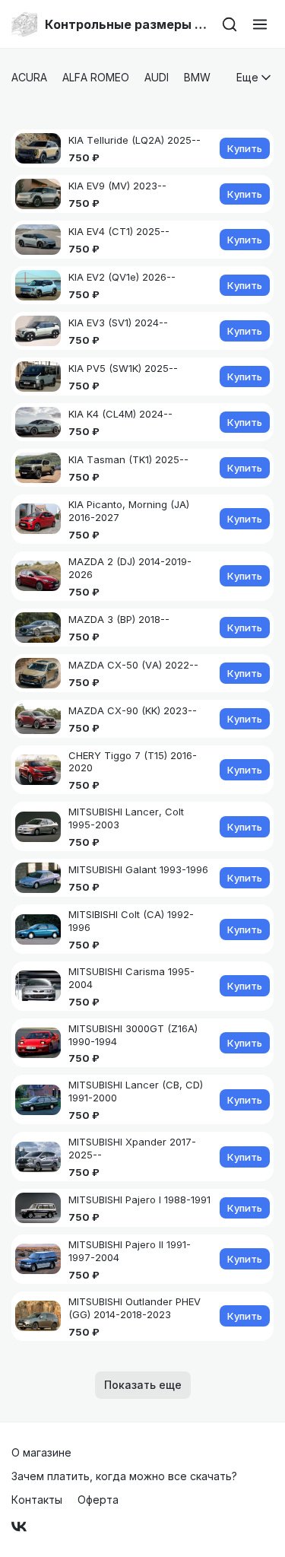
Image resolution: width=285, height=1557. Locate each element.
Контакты (36, 1499)
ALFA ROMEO (95, 77)
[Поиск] (229, 24)
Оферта (98, 1499)
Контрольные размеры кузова (126, 24)
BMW (197, 77)
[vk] (19, 1526)
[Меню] (260, 24)
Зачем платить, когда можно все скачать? (124, 1476)
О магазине (41, 1452)
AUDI (156, 77)
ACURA (29, 77)
